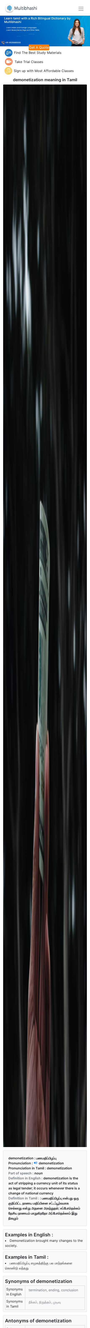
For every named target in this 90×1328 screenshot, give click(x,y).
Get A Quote (39, 47)
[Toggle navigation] (81, 9)
